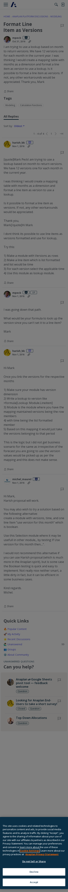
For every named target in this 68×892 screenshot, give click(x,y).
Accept (34, 882)
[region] (34, 853)
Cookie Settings (30, 850)
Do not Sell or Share (34, 861)
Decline (34, 871)
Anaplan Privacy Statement (42, 854)
